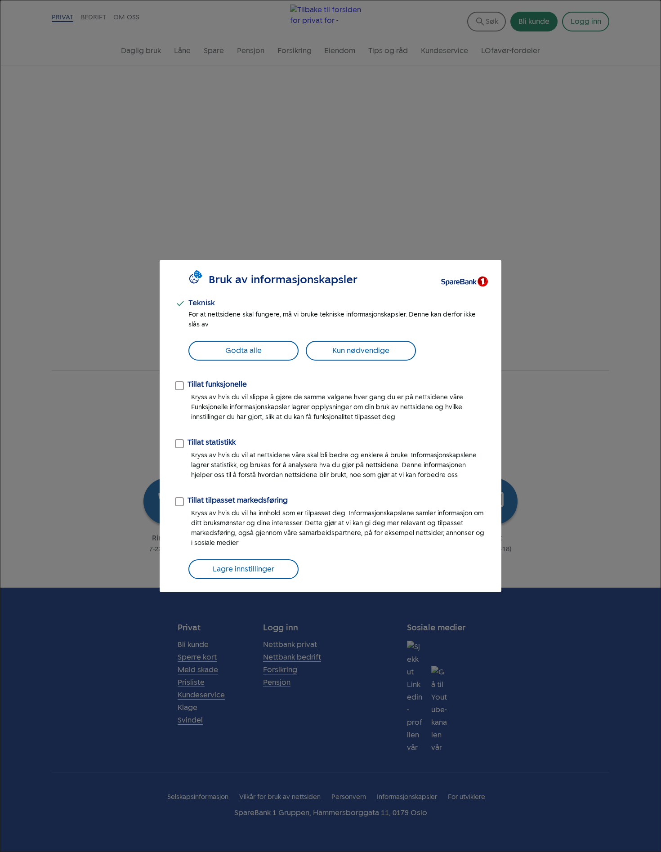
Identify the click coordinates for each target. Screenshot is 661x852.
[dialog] (330, 426)
